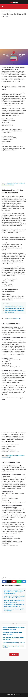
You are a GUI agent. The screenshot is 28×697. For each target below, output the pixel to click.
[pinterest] (13, 581)
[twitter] (9, 581)
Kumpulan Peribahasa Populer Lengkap (14, 306)
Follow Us (14, 654)
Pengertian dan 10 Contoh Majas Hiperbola (14, 308)
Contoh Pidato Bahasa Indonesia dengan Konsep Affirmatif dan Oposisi (14, 597)
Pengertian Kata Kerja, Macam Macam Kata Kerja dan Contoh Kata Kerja (14, 605)
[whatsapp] (19, 581)
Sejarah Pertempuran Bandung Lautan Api (14, 642)
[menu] (3, 6)
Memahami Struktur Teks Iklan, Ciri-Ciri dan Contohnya (14, 609)
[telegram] (23, 581)
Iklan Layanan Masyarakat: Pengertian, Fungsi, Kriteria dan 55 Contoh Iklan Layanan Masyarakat (14, 591)
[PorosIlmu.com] (14, 2)
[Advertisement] (14, 33)
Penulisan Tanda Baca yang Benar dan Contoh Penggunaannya (14, 601)
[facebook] (4, 581)
